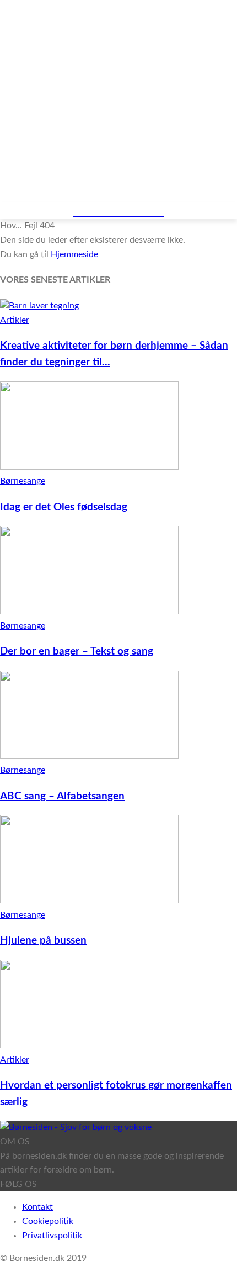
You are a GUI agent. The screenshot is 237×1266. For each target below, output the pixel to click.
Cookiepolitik (47, 1221)
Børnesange (22, 481)
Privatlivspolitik (52, 1235)
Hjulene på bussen (43, 940)
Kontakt (37, 1206)
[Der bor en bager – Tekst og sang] (89, 611)
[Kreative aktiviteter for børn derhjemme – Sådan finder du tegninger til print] (39, 305)
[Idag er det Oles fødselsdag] (89, 467)
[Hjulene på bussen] (89, 900)
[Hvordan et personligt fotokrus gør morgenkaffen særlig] (67, 1045)
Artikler (14, 320)
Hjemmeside (74, 254)
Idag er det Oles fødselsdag (63, 507)
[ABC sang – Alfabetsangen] (89, 756)
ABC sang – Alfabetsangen (62, 796)
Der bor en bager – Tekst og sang (76, 651)
